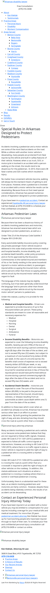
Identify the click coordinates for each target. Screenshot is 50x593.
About (6, 12)
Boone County (13, 48)
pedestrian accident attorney (14, 516)
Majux (22, 582)
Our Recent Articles (13, 564)
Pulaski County (13, 85)
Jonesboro (15, 59)
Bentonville (16, 40)
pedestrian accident (28, 200)
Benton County (14, 34)
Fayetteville (16, 101)
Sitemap (8, 567)
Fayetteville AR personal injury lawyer (28, 203)
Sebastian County (15, 90)
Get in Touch (9, 121)
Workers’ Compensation (18, 29)
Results (7, 115)
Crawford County (15, 62)
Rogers (14, 43)
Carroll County (13, 54)
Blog (6, 112)
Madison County (14, 73)
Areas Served (9, 32)
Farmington (16, 98)
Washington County (16, 96)
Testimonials (12, 18)
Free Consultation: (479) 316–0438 (25, 7)
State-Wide (12, 110)
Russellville (16, 82)
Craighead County (15, 57)
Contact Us (10, 570)
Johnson (14, 107)
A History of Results (13, 562)
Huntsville (15, 76)
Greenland (15, 104)
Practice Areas (10, 21)
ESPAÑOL (8, 118)
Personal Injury (14, 23)
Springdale (16, 46)
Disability (11, 26)
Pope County (13, 79)
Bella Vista (15, 37)
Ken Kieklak (12, 15)
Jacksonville (16, 87)
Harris (14, 51)
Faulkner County (14, 65)
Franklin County (14, 71)
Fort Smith (15, 93)
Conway (14, 68)
